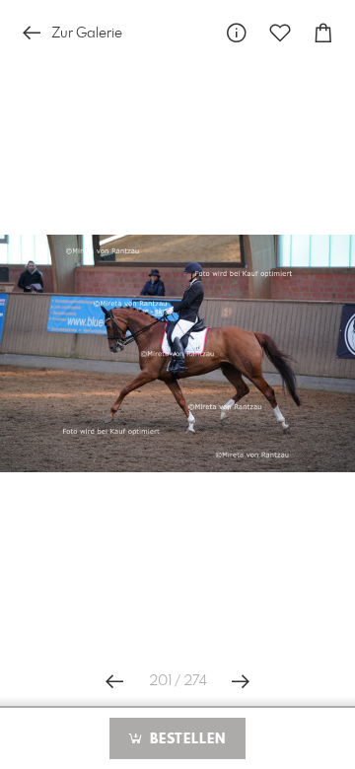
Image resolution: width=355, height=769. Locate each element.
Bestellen (185, 739)
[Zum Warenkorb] (323, 33)
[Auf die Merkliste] (280, 33)
